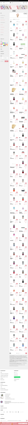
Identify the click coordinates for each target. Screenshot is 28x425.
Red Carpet (20, 176)
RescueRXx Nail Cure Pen (12, 85)
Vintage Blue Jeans (11, 249)
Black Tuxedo (21, 286)
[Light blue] (7, 43)
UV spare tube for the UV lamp (21, 112)
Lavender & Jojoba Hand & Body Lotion (21, 213)
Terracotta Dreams (11, 258)
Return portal (2, 379)
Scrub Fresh (11, 240)
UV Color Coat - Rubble (12, 313)
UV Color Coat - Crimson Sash (12, 103)
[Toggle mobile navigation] (1, 3)
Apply (6, 61)
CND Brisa (2, 34)
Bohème (20, 295)
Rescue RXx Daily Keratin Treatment (12, 140)
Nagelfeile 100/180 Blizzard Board (12, 167)
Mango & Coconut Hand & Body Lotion (12, 112)
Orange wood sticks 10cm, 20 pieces (12, 94)
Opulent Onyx (21, 140)
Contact (15, 380)
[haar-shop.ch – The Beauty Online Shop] (5, 3)
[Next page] (26, 21)
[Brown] (5, 44)
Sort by (11, 19)
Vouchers (2, 378)
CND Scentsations (3, 22)
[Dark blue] (3, 45)
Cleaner (11, 30)
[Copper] (1, 46)
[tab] (4, 20)
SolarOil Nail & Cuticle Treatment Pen (12, 67)
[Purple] (2, 43)
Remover (20, 30)
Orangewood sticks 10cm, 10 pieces (12, 130)
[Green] (3, 43)
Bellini (20, 222)
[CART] (26, 2)
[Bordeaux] (6, 44)
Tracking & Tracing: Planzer (4, 375)
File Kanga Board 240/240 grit (21, 57)
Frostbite (20, 240)
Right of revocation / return (4, 376)
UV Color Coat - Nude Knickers (21, 304)
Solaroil (20, 85)
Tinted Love (20, 167)
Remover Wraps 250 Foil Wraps (21, 121)
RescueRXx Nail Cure (21, 76)
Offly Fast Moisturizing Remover (20, 39)
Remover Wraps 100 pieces (21, 48)
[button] (22, 423)
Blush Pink (11, 176)
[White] (2, 45)
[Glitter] (1, 45)
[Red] (1, 44)
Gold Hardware (21, 313)
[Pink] (1, 43)
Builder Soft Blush (11, 222)
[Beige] (6, 43)
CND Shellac (2, 29)
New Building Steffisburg (4, 385)
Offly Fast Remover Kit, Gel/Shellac (11, 76)
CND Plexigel (2, 17)
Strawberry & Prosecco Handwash (12, 295)
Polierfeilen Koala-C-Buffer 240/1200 (21, 231)
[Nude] (7, 45)
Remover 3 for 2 (21, 158)
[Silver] (2, 46)
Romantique (11, 286)
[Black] (5, 45)
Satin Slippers (12, 158)
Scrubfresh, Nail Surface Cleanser (21, 94)
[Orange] (7, 44)
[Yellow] (3, 44)
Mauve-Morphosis (12, 149)
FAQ (1, 372)
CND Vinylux (2, 32)
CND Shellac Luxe (3, 15)
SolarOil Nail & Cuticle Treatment (21, 67)
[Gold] (6, 45)
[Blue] (5, 43)
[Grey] (2, 44)
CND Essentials (2, 27)
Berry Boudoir (12, 231)
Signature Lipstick (20, 258)
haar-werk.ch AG (3, 388)
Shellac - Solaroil (12, 304)
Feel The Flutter (21, 149)
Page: (17, 21)
